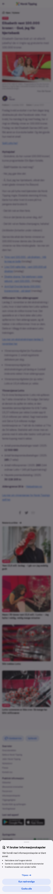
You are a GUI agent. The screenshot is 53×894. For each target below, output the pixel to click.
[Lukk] (26, 842)
